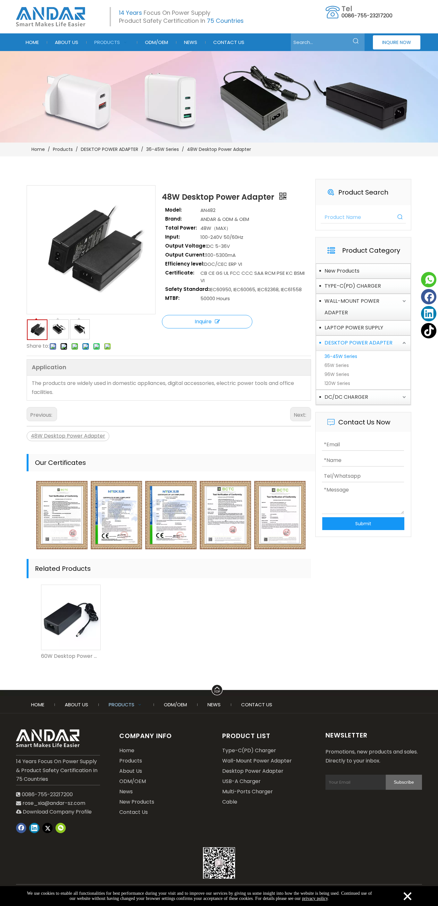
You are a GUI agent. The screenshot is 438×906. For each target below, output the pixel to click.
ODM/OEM (132, 781)
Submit (363, 523)
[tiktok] (428, 330)
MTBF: (172, 298)
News (126, 791)
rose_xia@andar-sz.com (53, 803)
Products (130, 760)
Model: (173, 209)
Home (126, 750)
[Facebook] (428, 296)
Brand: (173, 218)
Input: (172, 236)
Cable (229, 802)
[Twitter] (47, 828)
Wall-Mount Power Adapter (257, 760)
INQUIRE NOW (396, 42)
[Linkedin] (428, 313)
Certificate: (179, 272)
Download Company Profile (54, 811)
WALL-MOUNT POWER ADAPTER (351, 306)
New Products (341, 270)
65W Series (336, 365)
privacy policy (315, 898)
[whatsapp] (428, 279)
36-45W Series (340, 356)
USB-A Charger (241, 781)
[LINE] (219, 689)
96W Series (336, 374)
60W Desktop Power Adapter (70, 656)
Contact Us (133, 812)
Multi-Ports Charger (247, 791)
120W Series (337, 383)
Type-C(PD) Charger (249, 750)
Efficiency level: (184, 263)
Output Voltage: (186, 245)
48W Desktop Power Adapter (68, 436)
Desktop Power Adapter (252, 771)
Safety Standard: (187, 289)
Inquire (203, 321)
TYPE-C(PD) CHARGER (352, 286)
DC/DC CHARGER (346, 397)
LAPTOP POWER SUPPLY (353, 327)
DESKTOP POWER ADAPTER (358, 342)
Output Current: (185, 254)
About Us (130, 771)
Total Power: (181, 227)
